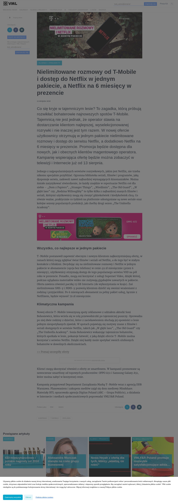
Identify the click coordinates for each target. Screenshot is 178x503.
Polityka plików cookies (44, 497)
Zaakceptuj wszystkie (13, 497)
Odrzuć (28, 497)
